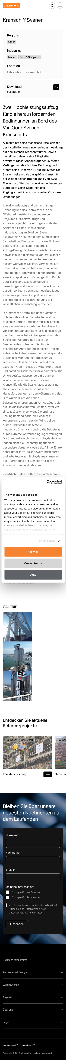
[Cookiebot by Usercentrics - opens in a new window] (47, 482)
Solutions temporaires (15, 960)
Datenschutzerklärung (21, 912)
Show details (47, 540)
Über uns (8, 1009)
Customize (31, 563)
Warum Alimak (11, 984)
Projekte (7, 997)
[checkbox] (33, 895)
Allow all (33, 551)
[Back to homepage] (11, 5)
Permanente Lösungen (15, 972)
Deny (33, 574)
